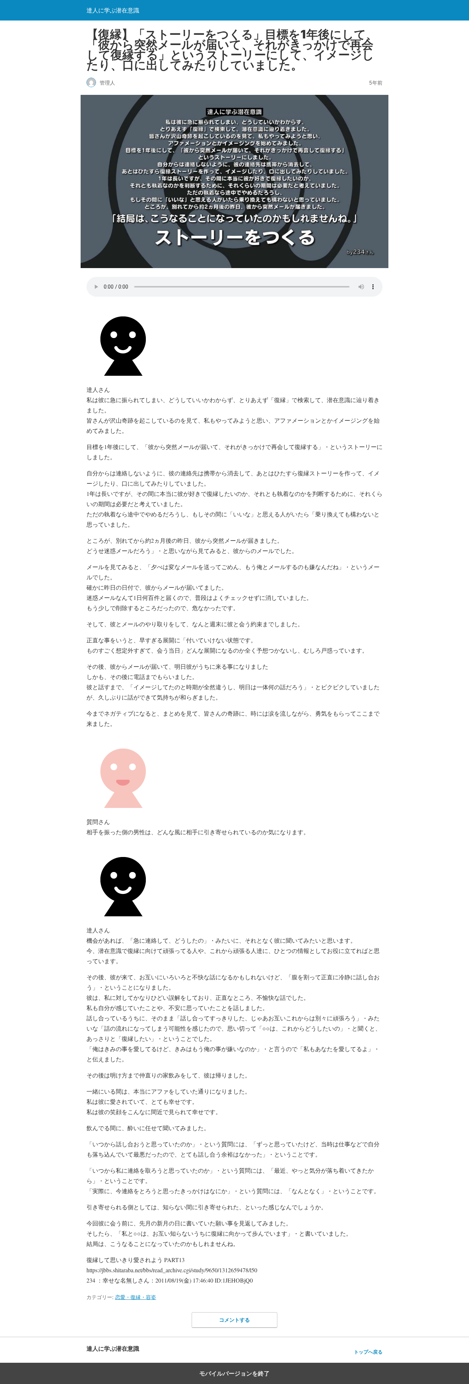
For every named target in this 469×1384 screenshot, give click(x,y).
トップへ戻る (368, 1352)
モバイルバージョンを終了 (234, 1373)
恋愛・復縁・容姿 (135, 1297)
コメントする (234, 1320)
